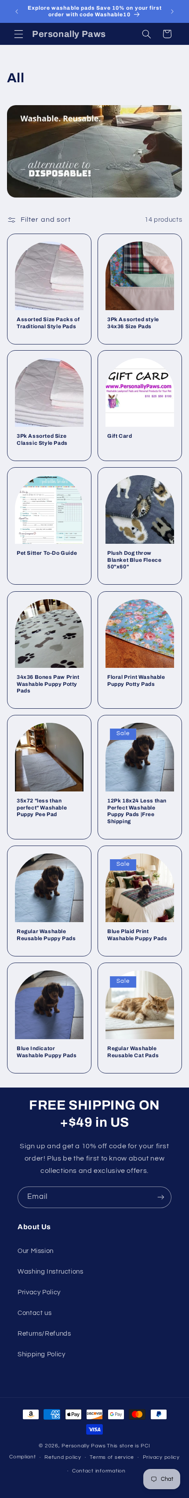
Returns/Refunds (44, 1333)
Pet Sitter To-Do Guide (47, 553)
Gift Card (119, 436)
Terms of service (112, 1457)
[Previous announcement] (16, 11)
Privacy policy (161, 1457)
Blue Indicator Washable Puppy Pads (46, 1051)
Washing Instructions (51, 1271)
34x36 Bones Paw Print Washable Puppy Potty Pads (48, 684)
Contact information (99, 1471)
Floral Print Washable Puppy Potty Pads (136, 680)
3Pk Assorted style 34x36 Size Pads (133, 323)
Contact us (34, 1313)
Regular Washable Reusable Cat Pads (133, 1051)
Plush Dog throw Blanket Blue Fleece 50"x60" (134, 560)
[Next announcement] (172, 11)
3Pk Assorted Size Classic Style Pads (42, 439)
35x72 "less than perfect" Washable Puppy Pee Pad (42, 807)
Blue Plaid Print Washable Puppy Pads (137, 934)
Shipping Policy (41, 1354)
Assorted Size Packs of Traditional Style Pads (48, 323)
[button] (18, 34)
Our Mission (36, 1251)
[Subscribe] (161, 1197)
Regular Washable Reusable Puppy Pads (46, 934)
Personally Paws (83, 1445)
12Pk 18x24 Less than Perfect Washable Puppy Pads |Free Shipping (137, 811)
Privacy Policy (39, 1292)
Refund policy (62, 1457)
